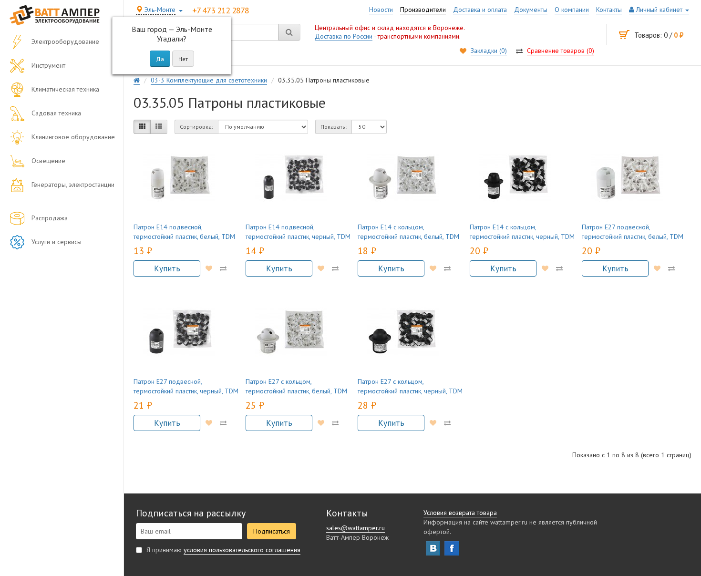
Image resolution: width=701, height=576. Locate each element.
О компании (572, 9)
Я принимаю (222, 549)
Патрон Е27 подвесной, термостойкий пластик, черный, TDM (186, 386)
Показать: (333, 126)
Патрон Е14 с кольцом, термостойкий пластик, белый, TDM (408, 232)
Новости (381, 9)
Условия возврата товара (460, 512)
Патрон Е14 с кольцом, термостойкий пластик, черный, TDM (522, 232)
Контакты (609, 9)
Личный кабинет (659, 9)
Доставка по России (343, 36)
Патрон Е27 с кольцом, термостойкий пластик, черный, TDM (410, 386)
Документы (530, 9)
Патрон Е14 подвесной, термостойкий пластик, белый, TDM (184, 232)
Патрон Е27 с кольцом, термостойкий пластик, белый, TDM (296, 386)
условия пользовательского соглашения (242, 549)
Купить (167, 268)
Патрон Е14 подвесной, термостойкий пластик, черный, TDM (298, 232)
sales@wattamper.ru (355, 528)
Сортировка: (196, 126)
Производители (423, 9)
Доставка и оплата (480, 9)
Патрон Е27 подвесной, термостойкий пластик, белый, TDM (632, 232)
